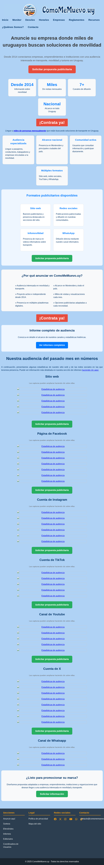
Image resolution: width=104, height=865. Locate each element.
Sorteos (6, 824)
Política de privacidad (38, 819)
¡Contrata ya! (52, 122)
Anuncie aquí (9, 819)
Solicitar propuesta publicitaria (52, 69)
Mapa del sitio (35, 824)
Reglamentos (76, 20)
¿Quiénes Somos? (13, 27)
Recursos (94, 20)
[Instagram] (65, 819)
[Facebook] (55, 819)
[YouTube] (71, 819)
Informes (7, 834)
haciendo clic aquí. (90, 370)
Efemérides (8, 829)
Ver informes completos (52, 345)
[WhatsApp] (77, 819)
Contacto (33, 27)
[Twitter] (60, 819)
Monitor (16, 20)
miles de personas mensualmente (30, 131)
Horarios (44, 20)
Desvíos (30, 20)
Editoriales (8, 839)
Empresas (59, 20)
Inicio (5, 20)
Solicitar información (52, 794)
